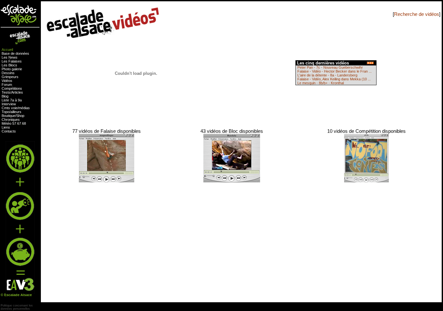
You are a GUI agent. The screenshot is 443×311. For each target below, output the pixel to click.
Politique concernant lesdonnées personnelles (17, 307)
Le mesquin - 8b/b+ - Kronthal (320, 83)
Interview (9, 104)
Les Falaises (12, 61)
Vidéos (7, 81)
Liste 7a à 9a (12, 100)
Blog (5, 96)
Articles (17, 92)
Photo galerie (12, 69)
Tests (6, 92)
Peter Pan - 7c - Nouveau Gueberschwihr (330, 67)
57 (14, 123)
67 (19, 123)
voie (14, 108)
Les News (10, 57)
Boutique (8, 116)
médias (24, 108)
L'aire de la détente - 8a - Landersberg (327, 75)
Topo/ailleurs (11, 112)
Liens (6, 127)
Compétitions (12, 88)
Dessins (8, 73)
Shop (20, 116)
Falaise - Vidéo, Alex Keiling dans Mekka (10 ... (334, 79)
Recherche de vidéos (416, 14)
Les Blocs (9, 65)
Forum (7, 84)
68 (24, 123)
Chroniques (11, 119)
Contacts (9, 131)
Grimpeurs (10, 77)
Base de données (15, 53)
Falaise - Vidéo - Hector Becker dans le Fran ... (334, 71)
